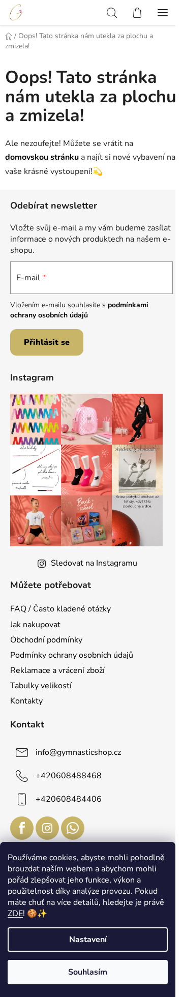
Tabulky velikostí (41, 685)
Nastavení (88, 939)
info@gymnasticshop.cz (78, 752)
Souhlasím (87, 972)
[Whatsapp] (72, 828)
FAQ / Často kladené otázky (60, 608)
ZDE (15, 913)
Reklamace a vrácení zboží (57, 670)
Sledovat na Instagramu (94, 563)
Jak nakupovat (35, 624)
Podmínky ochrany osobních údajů (71, 655)
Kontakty (26, 701)
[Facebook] (22, 828)
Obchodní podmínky (46, 640)
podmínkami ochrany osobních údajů (79, 310)
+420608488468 (69, 775)
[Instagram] (47, 828)
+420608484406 (69, 799)
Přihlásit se (47, 342)
